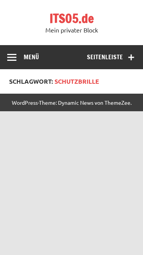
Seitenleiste (105, 57)
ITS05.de (72, 18)
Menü (31, 57)
